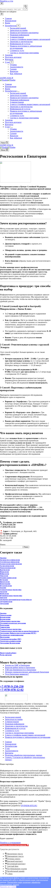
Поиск (2, 544)
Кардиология (5, 570)
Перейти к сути (6, 1)
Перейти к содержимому (10, 843)
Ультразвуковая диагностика (10, 590)
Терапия (3, 588)
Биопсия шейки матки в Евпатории (20, 667)
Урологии (3, 592)
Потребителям (11, 746)
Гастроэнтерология (7, 566)
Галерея (13, 133)
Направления (10, 86)
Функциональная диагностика (11, 596)
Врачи (7, 89)
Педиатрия (4, 580)
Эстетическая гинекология (9, 562)
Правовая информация (19, 100)
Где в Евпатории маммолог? (17, 674)
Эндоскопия (4, 603)
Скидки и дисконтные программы (24, 118)
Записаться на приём (18, 95)
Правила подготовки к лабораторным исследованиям (27, 737)
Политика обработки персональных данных (23, 755)
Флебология (4, 594)
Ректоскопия (4, 625)
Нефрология (4, 574)
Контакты (9, 124)
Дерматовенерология (7, 568)
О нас (7, 127)
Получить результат (13, 122)
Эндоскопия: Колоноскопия (10, 643)
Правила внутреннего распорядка (24, 98)
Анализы (9, 120)
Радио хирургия (6, 655)
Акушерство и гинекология (10, 560)
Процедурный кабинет (8, 653)
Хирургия (3, 597)
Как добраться (16, 138)
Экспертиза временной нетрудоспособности (16, 599)
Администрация (17, 102)
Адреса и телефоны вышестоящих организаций (30, 104)
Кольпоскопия (5, 617)
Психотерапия (5, 584)
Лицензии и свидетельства (21, 107)
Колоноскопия (5, 619)
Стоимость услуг (17, 116)
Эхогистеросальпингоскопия (10, 641)
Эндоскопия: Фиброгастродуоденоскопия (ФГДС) (18, 633)
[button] (14, 845)
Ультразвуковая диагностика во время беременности (19, 631)
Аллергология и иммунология (11, 564)
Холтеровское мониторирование (12, 635)
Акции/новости (16, 131)
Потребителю (10, 91)
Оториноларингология (8, 578)
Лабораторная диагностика (10, 621)
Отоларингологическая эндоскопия (13, 623)
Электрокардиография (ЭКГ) (10, 639)
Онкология (4, 576)
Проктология (5, 582)
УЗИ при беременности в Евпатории (20, 670)
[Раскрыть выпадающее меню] (18, 91)
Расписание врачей (18, 93)
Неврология (4, 572)
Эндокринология (6, 601)
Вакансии (14, 136)
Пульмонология (6, 586)
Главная (8, 84)
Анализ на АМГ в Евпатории (17, 665)
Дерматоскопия (5, 615)
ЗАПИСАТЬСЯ (6, 145)
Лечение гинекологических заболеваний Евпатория (27, 672)
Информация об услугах (20, 109)
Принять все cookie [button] (8, 887)
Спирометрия (5, 627)
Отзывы (13, 129)
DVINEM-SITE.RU (29, 806)
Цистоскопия (5, 637)
